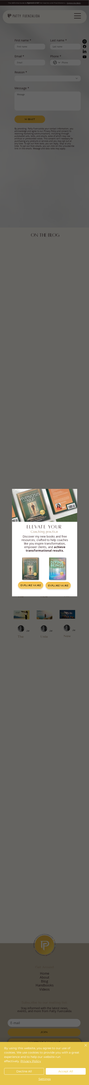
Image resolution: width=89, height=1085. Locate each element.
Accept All (65, 1071)
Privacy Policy (30, 1061)
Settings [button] (44, 1079)
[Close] (83, 1048)
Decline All (24, 1071)
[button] (16, 489)
